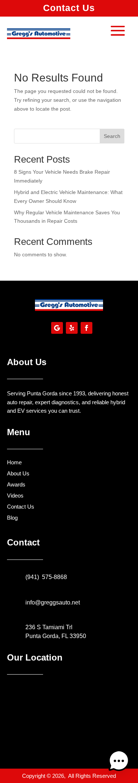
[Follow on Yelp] (72, 328)
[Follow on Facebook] (86, 328)
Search (112, 136)
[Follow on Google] (57, 328)
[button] (119, 762)
